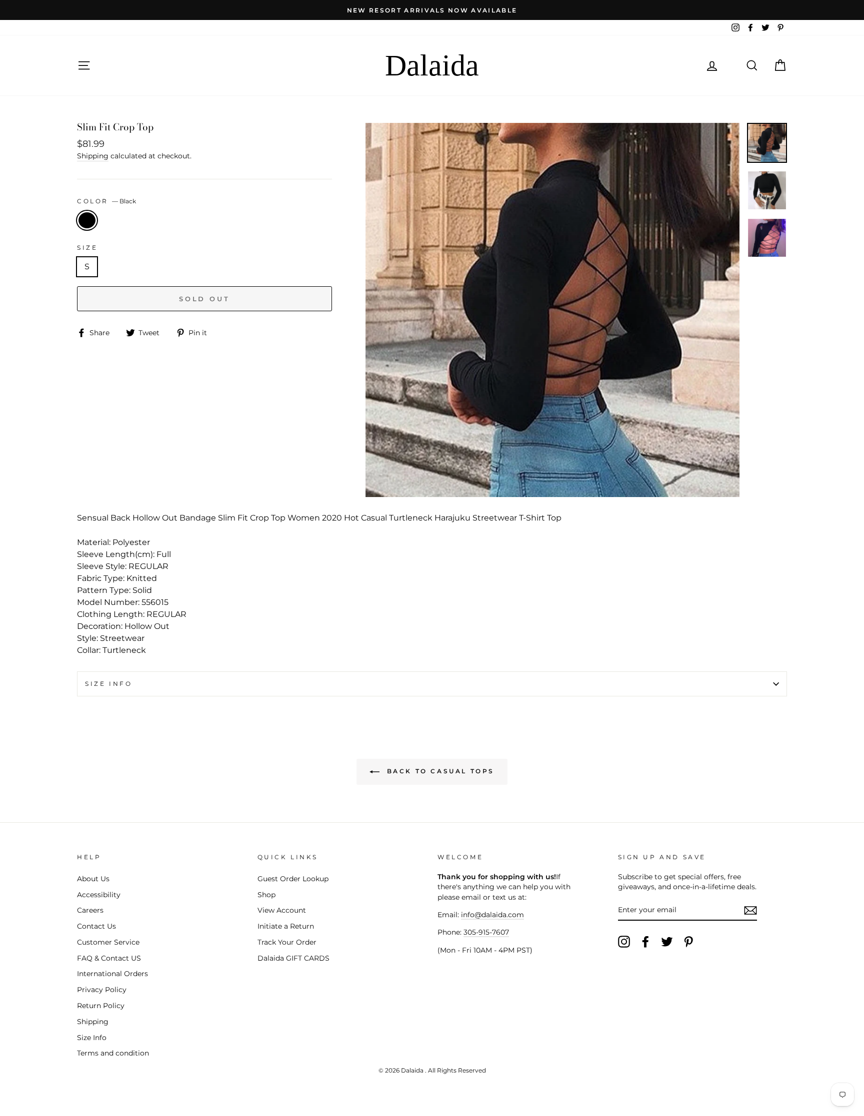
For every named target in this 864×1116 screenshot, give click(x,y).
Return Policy (100, 1006)
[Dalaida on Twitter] (667, 942)
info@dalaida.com (492, 915)
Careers (90, 910)
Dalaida (432, 65)
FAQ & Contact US (109, 958)
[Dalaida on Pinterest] (688, 942)
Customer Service (108, 942)
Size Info (108, 683)
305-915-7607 (486, 932)
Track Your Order (287, 942)
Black (87, 220)
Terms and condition (113, 1053)
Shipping (92, 156)
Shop (267, 895)
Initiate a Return (286, 926)
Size (87, 247)
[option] (432, 10)
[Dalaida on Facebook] (646, 942)
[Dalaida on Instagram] (624, 942)
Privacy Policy (101, 990)
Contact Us (96, 926)
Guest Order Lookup (293, 879)
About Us (93, 879)
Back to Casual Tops (439, 771)
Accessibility (98, 895)
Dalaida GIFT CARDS (294, 958)
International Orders (112, 974)
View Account (282, 910)
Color (106, 201)
